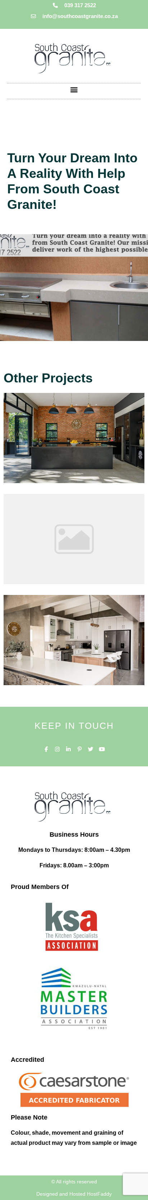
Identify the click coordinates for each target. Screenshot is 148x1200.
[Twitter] (90, 749)
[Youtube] (102, 749)
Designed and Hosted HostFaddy (74, 1194)
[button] (74, 89)
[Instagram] (57, 749)
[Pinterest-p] (79, 749)
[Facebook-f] (46, 749)
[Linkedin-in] (68, 749)
